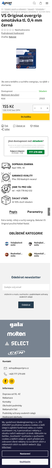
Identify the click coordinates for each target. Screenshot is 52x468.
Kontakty (7, 401)
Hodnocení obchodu (12, 417)
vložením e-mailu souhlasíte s (26, 295)
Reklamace (8, 397)
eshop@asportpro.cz (19, 368)
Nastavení (25, 453)
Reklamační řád (10, 409)
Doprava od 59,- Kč (11, 394)
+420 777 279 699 (17, 374)
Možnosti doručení (10, 94)
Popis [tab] (13, 211)
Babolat (12, 36)
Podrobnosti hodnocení (12, 33)
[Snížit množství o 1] (35, 108)
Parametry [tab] (35, 211)
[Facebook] (5, 381)
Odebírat (26, 304)
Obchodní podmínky (12, 405)
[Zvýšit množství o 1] (47, 108)
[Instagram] (12, 381)
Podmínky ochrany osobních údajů (19, 413)
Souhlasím (25, 461)
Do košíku (26, 116)
